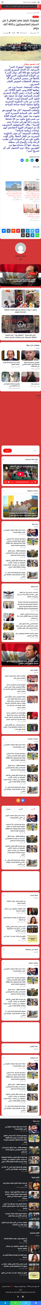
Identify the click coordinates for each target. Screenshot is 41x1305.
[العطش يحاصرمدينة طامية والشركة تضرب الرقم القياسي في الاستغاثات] (30, 355)
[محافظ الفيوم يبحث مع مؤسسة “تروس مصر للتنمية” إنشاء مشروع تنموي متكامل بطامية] (34, 1206)
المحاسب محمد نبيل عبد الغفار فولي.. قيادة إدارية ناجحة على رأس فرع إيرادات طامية (27, 594)
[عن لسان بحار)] (30, 377)
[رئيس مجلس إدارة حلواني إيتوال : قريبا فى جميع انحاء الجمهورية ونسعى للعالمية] (32, 929)
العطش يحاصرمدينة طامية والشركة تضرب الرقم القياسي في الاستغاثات (30, 364)
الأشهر (21, 809)
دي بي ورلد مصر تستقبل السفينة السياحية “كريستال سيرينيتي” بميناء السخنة (13, 193)
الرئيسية (35, 12)
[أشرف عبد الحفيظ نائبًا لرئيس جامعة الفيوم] (11, 355)
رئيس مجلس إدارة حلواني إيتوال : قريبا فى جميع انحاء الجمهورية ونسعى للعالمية (15, 928)
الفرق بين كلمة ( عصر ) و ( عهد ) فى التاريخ (14, 937)
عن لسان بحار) (35, 384)
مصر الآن (29, 12)
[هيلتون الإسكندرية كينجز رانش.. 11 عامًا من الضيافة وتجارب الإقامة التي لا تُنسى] (32, 575)
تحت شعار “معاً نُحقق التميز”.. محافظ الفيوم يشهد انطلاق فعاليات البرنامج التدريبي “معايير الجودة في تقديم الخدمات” (16, 1195)
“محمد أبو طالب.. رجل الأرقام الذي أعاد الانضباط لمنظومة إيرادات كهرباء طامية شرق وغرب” (14, 727)
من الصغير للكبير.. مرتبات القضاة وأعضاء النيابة (16, 902)
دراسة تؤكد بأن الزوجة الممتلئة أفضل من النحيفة (14, 918)
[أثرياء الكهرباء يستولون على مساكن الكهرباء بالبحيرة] (32, 911)
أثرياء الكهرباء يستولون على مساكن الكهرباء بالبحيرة (14, 909)
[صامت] (9, 482)
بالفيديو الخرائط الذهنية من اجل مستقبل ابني (12, 385)
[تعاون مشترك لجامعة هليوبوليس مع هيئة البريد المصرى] (8, 636)
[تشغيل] (35, 482)
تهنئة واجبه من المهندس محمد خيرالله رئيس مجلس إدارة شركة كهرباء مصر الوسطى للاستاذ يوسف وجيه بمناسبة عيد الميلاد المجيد (14, 716)
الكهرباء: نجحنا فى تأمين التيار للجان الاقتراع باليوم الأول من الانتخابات (14, 1223)
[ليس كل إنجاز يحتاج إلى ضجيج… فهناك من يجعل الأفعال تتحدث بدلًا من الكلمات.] (8, 617)
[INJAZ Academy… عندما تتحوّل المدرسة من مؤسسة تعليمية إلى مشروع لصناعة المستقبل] (32, 553)
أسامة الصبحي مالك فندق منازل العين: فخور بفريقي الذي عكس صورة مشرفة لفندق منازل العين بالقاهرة (27, 625)
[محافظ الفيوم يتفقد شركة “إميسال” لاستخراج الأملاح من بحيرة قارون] (34, 1216)
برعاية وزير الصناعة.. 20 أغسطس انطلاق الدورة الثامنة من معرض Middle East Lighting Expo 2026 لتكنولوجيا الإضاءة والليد (15, 542)
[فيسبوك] (37, 231)
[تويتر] (32, 231)
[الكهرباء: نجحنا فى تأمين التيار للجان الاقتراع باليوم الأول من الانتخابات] (34, 1225)
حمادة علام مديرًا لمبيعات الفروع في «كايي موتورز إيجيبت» (14, 531)
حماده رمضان (33, 33)
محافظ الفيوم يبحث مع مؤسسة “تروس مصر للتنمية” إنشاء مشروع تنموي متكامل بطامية (14, 1206)
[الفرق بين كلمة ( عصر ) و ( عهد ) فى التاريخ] (32, 939)
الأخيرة (33, 809)
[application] (20, 474)
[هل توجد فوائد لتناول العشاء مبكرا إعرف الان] (34, 1186)
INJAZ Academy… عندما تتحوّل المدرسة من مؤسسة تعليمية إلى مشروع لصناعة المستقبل (15, 553)
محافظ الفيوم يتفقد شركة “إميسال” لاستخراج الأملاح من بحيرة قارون (16, 1214)
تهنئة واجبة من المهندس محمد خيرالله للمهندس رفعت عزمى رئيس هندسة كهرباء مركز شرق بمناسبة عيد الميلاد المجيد (14, 688)
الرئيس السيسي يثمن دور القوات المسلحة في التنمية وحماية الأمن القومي (21, 280)
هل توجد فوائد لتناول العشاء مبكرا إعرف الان (15, 1184)
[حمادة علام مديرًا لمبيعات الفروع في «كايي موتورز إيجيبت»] (32, 532)
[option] (20, 275)
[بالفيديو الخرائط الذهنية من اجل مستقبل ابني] (11, 377)
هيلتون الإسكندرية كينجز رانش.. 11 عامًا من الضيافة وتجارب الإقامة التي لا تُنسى (14, 574)
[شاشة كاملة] (6, 482)
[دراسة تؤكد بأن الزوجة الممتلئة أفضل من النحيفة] (32, 920)
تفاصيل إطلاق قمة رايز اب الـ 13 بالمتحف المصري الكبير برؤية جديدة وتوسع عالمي (23, 514)
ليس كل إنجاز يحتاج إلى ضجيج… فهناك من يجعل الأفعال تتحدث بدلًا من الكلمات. (27, 616)
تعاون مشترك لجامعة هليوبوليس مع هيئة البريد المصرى (27, 634)
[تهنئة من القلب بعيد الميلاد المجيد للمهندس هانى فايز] (32, 678)
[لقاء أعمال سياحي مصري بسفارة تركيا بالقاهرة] (31, 208)
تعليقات (8, 809)
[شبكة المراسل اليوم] (29, 2)
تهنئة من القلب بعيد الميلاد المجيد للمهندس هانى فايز (15, 677)
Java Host (17, 1292)
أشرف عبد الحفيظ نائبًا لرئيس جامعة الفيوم (11, 363)
